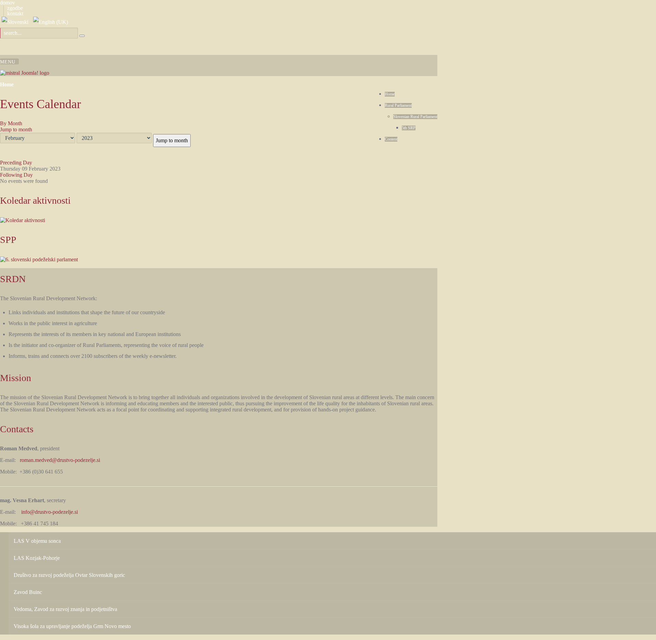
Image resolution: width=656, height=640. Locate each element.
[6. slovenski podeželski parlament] (39, 259)
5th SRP (408, 128)
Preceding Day (16, 162)
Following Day (16, 175)
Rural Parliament (398, 105)
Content (391, 139)
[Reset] (82, 36)
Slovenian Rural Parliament (415, 116)
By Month (11, 123)
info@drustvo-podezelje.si (49, 512)
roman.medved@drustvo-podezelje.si (60, 460)
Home (390, 94)
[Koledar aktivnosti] (22, 220)
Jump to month (16, 129)
